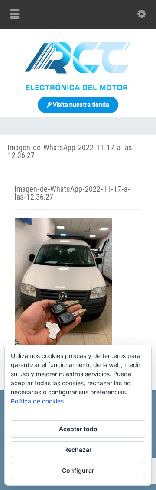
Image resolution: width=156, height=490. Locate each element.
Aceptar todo (78, 428)
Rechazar (78, 449)
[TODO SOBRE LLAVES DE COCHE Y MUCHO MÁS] (78, 87)
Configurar (78, 470)
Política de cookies (37, 401)
